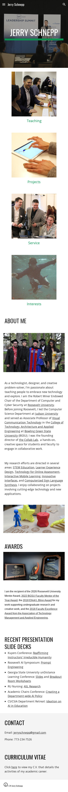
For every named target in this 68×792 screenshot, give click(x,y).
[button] (4, 4)
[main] (34, 34)
